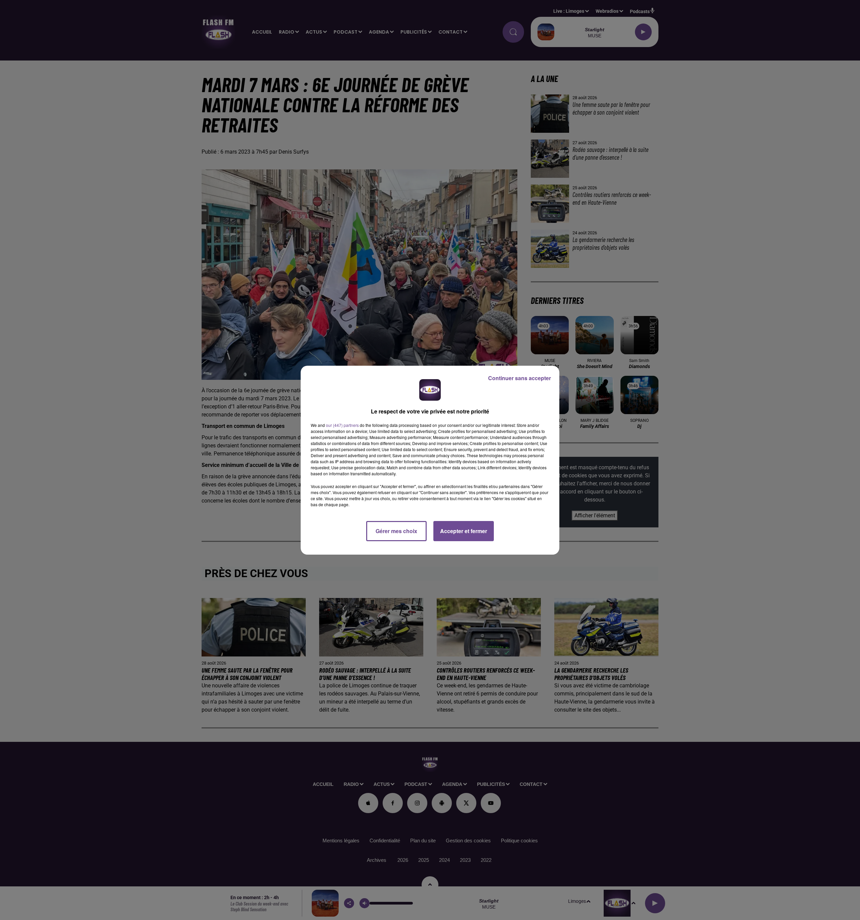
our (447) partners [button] (342, 425)
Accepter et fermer (463, 531)
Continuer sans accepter (519, 378)
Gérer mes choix (396, 531)
